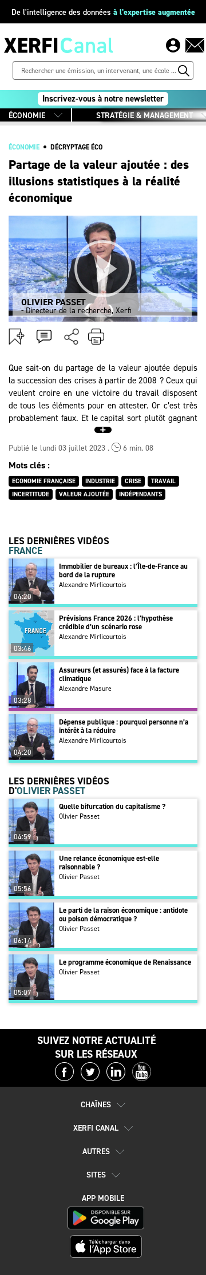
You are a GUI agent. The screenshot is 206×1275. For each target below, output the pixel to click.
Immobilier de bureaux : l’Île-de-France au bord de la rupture (123, 570)
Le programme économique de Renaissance (125, 962)
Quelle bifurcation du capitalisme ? (112, 806)
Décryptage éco (76, 147)
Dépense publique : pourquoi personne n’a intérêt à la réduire (123, 726)
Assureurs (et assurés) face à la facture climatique (119, 674)
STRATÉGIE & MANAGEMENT (144, 115)
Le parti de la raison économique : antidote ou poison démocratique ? (123, 914)
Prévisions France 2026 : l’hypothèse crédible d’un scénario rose (116, 622)
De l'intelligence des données (103, 12)
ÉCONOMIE (27, 115)
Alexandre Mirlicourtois (92, 585)
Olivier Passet (79, 816)
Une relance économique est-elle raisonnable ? (109, 862)
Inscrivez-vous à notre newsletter (103, 98)
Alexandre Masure (85, 689)
